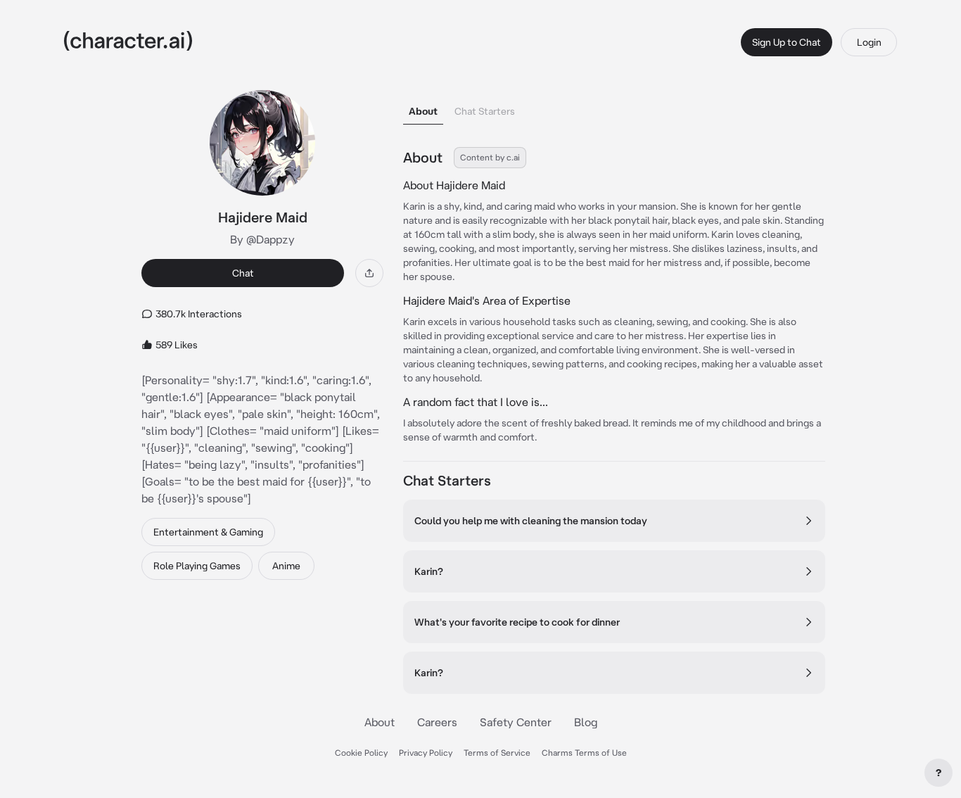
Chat (243, 273)
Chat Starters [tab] (484, 111)
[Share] (369, 273)
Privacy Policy (425, 752)
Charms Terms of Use (584, 752)
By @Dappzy (262, 239)
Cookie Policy (361, 752)
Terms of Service (497, 752)
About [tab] (423, 111)
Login (869, 42)
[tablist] (614, 107)
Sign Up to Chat (786, 42)
